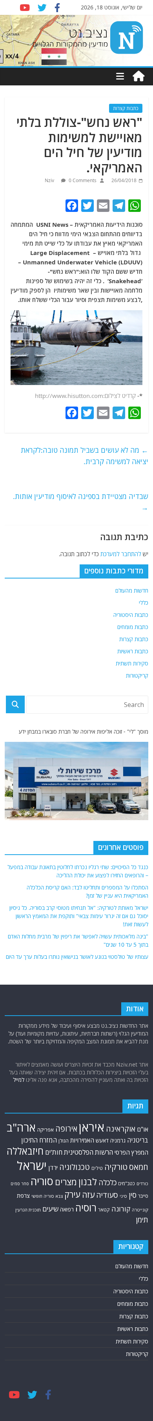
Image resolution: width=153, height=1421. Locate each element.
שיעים (50, 1208)
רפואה (67, 1209)
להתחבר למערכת (120, 554)
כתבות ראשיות (132, 651)
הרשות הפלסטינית (88, 1152)
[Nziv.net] (138, 76)
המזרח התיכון (39, 1139)
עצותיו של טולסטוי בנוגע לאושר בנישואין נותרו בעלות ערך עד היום (77, 956)
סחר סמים (20, 1183)
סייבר (143, 1195)
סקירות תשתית (132, 663)
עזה (88, 1194)
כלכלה (107, 1182)
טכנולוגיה (74, 1167)
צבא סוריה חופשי (47, 1196)
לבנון (87, 1181)
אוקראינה (120, 1128)
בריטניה (137, 1139)
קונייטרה (140, 1210)
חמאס (138, 1167)
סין (133, 1195)
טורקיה (116, 1166)
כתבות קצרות (125, 108)
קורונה (120, 1208)
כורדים (142, 1183)
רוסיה (86, 1207)
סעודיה (107, 1195)
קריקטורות (137, 675)
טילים (97, 1168)
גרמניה (118, 1140)
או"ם (142, 1129)
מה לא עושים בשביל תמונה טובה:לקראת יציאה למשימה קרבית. (84, 455)
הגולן (63, 1140)
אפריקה (45, 1129)
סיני (123, 1196)
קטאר (104, 1209)
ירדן (53, 1167)
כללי (143, 602)
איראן (91, 1127)
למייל (18, 1079)
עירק (72, 1194)
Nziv (50, 180)
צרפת (23, 1195)
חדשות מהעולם (131, 590)
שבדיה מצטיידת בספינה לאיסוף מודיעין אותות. (80, 502)
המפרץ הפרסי (131, 1152)
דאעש (102, 1140)
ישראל (32, 1165)
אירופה (66, 1128)
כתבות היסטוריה (130, 614)
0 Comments (82, 180)
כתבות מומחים (132, 627)
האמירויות (82, 1140)
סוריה (42, 1181)
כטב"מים (126, 1183)
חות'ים (53, 1152)
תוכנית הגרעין (28, 1210)
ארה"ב (21, 1127)
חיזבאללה (25, 1150)
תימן (142, 1219)
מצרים (66, 1182)
